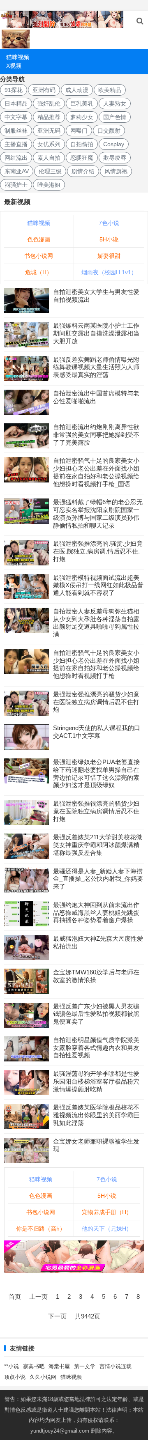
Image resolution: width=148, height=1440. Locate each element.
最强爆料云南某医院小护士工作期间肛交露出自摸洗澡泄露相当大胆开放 (96, 333)
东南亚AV (17, 171)
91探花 (14, 90)
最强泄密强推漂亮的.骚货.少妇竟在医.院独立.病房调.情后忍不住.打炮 (98, 551)
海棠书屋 (59, 1366)
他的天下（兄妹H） (107, 1228)
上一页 (38, 1296)
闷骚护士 (16, 184)
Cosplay (113, 144)
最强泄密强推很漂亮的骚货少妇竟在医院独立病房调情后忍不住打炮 (96, 811)
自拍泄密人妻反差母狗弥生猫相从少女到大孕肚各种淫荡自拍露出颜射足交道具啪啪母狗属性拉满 (96, 623)
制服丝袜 (16, 130)
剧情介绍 (83, 171)
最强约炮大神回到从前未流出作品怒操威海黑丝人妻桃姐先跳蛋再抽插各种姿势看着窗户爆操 (96, 912)
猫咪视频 (17, 57)
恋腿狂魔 (81, 157)
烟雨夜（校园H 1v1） (109, 272)
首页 (15, 1296)
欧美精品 (109, 90)
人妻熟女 (114, 103)
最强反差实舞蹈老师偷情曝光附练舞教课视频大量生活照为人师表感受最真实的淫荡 (96, 367)
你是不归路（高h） (40, 1228)
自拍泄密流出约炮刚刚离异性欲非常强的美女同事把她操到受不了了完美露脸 (96, 434)
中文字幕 (16, 117)
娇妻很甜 (108, 256)
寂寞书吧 (33, 1366)
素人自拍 (48, 157)
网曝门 (79, 130)
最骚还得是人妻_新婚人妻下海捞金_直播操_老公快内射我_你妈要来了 (98, 879)
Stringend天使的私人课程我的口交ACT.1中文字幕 (96, 731)
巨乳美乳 (81, 103)
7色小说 (109, 223)
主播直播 (16, 144)
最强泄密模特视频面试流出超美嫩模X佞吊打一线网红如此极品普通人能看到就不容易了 (98, 585)
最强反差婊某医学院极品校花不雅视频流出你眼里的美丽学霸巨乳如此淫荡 (96, 1115)
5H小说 (108, 239)
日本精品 (16, 103)
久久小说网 (43, 1377)
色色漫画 (38, 239)
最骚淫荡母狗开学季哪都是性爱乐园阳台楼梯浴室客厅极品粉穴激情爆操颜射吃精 (96, 1081)
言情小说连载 (115, 1366)
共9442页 (87, 1316)
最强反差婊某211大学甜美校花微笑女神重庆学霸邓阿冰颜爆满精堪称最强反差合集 (97, 845)
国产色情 (114, 117)
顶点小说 (14, 1377)
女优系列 (48, 144)
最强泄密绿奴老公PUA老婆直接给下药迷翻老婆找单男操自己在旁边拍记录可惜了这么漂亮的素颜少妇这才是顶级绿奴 (96, 773)
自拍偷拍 (81, 144)
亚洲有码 (44, 90)
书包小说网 (38, 256)
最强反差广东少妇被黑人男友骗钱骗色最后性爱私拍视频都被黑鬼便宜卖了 (96, 1014)
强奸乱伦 (48, 103)
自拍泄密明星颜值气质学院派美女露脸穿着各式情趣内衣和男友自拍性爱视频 (96, 1047)
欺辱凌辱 (114, 157)
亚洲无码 (48, 130)
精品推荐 (48, 117)
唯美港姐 (48, 184)
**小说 (11, 1366)
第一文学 (84, 1366)
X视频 (13, 65)
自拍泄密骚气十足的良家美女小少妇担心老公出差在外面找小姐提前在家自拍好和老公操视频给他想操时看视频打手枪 (96, 664)
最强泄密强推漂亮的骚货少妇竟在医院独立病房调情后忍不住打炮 (96, 702)
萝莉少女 (81, 117)
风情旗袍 (115, 171)
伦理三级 (50, 171)
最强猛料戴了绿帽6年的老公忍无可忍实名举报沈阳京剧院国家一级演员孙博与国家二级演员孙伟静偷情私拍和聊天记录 (98, 513)
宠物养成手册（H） (107, 1212)
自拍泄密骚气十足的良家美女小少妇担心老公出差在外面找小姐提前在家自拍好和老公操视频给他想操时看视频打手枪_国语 (96, 472)
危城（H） (38, 272)
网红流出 (16, 157)
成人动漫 (76, 90)
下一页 (57, 1316)
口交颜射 (108, 130)
